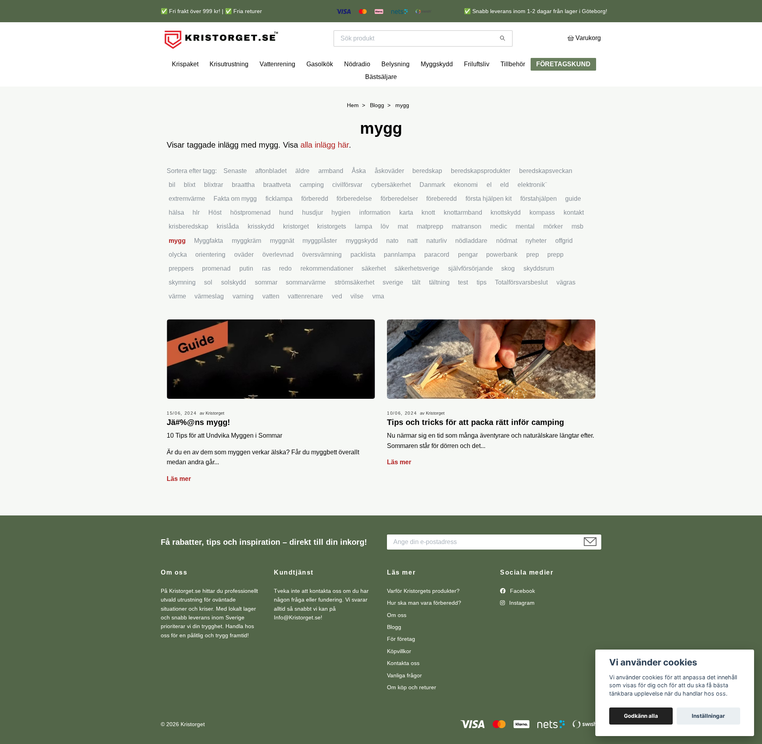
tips (482, 304)
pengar (468, 276)
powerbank (502, 276)
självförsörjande (470, 290)
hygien (340, 234)
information (375, 234)
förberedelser (399, 220)
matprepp (430, 249)
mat (403, 249)
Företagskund (563, 86)
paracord (436, 276)
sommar (266, 304)
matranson (466, 249)
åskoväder (389, 193)
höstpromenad (250, 234)
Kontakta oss (403, 685)
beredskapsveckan (545, 193)
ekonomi (466, 207)
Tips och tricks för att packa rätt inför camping (475, 444)
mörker (553, 249)
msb (577, 249)
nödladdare (471, 263)
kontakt (574, 234)
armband (330, 193)
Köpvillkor (399, 673)
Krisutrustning (229, 86)
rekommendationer (326, 290)
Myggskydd (437, 86)
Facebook (521, 613)
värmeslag (209, 318)
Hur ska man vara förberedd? (424, 625)
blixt (189, 207)
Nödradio (357, 86)
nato (392, 263)
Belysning (395, 86)
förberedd (314, 220)
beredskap (427, 193)
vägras (565, 304)
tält (416, 304)
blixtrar (213, 207)
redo (285, 290)
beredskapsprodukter (480, 193)
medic (498, 249)
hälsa (176, 234)
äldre (302, 193)
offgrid (564, 263)
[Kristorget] (271, 49)
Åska (359, 193)
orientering (210, 276)
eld (504, 207)
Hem (353, 128)
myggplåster (319, 263)
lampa (363, 249)
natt (412, 263)
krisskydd (261, 249)
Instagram (521, 625)
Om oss (396, 637)
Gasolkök (319, 86)
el (489, 207)
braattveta (277, 207)
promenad (216, 290)
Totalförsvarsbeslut (521, 304)
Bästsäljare (381, 99)
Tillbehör (512, 86)
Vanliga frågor (404, 697)
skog (508, 290)
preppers (181, 290)
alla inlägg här (324, 167)
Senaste (235, 193)
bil (172, 207)
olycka (178, 276)
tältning (439, 304)
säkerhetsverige (416, 290)
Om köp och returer (411, 709)
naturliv (436, 263)
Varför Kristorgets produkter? (423, 613)
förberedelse (354, 220)
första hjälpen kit (489, 220)
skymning (182, 304)
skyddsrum (538, 290)
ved (337, 318)
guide (573, 220)
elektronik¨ (532, 207)
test (463, 304)
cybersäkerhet (391, 207)
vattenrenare (305, 318)
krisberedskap (188, 249)
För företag (401, 661)
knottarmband (463, 234)
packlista (362, 276)
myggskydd (362, 263)
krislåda (228, 249)
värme (177, 318)
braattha (243, 207)
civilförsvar (347, 207)
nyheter (535, 263)
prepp (555, 276)
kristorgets (331, 249)
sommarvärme (306, 304)
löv (385, 249)
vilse (357, 318)
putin (246, 290)
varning (243, 318)
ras (266, 290)
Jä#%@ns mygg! (198, 444)
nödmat (506, 263)
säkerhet (374, 290)
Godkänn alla (641, 716)
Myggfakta (208, 263)
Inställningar (708, 716)
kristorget (296, 249)
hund (286, 234)
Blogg (377, 128)
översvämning (322, 276)
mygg (177, 263)
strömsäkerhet (354, 304)
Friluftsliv (476, 86)
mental (525, 249)
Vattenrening (277, 86)
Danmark (432, 207)
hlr (196, 234)
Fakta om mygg (235, 220)
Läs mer (179, 501)
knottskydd (506, 234)
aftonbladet (271, 193)
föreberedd (441, 220)
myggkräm (246, 263)
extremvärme (187, 220)
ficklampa (279, 220)
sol (208, 304)
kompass (542, 234)
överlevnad (278, 276)
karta (406, 234)
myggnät (282, 263)
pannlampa (400, 276)
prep (532, 276)
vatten (270, 318)
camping (312, 207)
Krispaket (185, 86)
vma (378, 318)
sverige (393, 304)
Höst (214, 234)
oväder (244, 276)
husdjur (312, 234)
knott (428, 234)
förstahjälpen (538, 220)
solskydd (233, 304)
